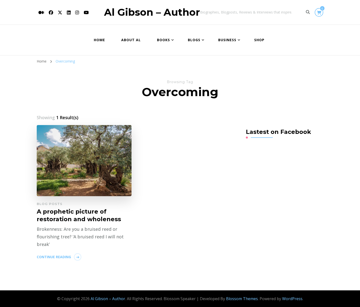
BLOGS (194, 40)
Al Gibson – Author (152, 12)
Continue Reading (54, 257)
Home (99, 40)
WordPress (292, 298)
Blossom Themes (242, 298)
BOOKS (163, 40)
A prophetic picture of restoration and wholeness (79, 215)
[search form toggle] (308, 12)
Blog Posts (49, 204)
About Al (131, 40)
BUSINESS (227, 40)
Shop (259, 40)
